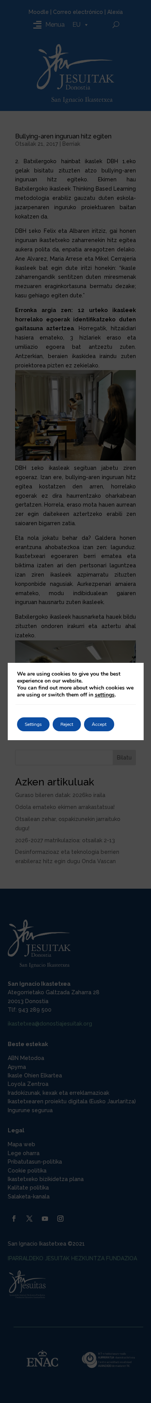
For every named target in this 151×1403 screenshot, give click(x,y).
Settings (33, 724)
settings (105, 694)
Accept (99, 724)
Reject (66, 724)
